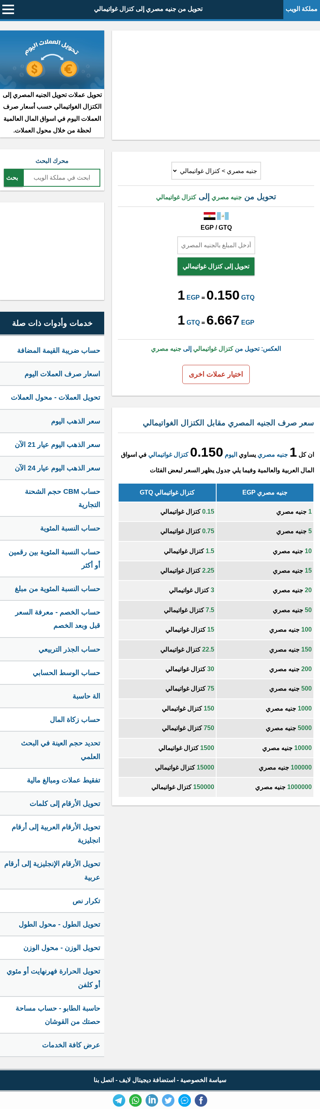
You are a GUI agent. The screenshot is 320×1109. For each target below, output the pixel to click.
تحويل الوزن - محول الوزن (61, 948)
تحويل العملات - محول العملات (55, 397)
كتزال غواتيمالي (168, 454)
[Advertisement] (216, 85)
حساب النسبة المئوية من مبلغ (57, 589)
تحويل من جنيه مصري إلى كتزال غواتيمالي (148, 8)
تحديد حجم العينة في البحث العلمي (60, 749)
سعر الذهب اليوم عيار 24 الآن (57, 468)
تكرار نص (86, 901)
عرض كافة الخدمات (71, 1045)
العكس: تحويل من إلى (216, 348)
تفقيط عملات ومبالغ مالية (63, 780)
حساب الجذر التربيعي (69, 649)
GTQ (247, 297)
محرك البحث (52, 160)
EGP (193, 297)
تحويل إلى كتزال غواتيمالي (216, 266)
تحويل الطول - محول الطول (59, 924)
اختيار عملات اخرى (216, 374)
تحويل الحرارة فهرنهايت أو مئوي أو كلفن (53, 977)
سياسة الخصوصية (203, 1080)
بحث (12, 177)
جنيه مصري (273, 454)
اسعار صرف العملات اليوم (62, 374)
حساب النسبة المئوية (70, 528)
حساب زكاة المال (75, 719)
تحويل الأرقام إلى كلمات (65, 803)
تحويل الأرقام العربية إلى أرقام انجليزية (56, 833)
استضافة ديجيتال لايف (147, 1080)
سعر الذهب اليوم (75, 421)
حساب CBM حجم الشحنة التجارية (62, 498)
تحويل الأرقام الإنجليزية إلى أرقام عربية (52, 870)
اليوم (231, 454)
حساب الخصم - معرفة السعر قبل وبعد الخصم (57, 618)
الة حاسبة (86, 696)
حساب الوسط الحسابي (66, 673)
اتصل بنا (104, 1080)
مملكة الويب (302, 8)
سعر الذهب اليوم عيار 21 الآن (57, 444)
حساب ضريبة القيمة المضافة (58, 350)
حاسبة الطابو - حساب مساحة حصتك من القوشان (58, 1014)
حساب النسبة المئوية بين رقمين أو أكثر (54, 558)
